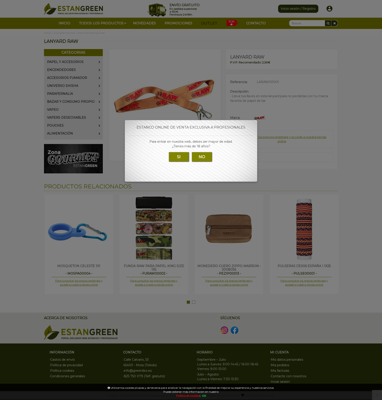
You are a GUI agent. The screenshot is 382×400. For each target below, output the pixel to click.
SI (179, 156)
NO (202, 156)
